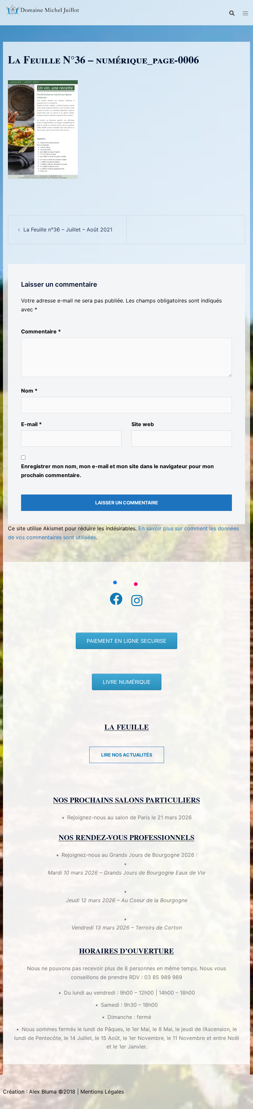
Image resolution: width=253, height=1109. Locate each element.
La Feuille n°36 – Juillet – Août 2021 (67, 229)
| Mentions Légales (100, 1091)
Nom (29, 390)
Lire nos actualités (126, 755)
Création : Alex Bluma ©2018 (39, 1091)
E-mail (31, 424)
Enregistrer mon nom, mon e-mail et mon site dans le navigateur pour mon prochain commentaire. (117, 470)
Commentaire (41, 331)
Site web (142, 424)
